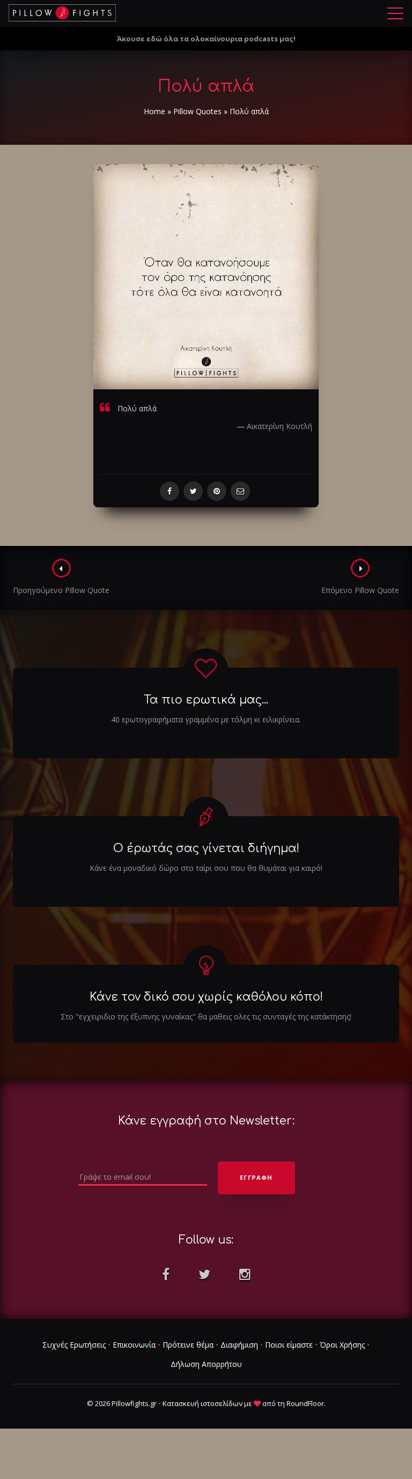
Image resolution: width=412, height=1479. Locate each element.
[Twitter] (193, 491)
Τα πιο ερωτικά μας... (206, 699)
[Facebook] (169, 491)
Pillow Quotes (197, 111)
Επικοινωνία (134, 1345)
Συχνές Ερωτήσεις (74, 1345)
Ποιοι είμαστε (289, 1345)
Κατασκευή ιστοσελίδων (202, 1403)
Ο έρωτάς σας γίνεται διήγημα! (206, 848)
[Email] (240, 491)
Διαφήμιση (239, 1345)
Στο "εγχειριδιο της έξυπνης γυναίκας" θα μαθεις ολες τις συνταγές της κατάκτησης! (206, 1016)
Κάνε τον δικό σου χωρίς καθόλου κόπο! (206, 996)
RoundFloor (305, 1403)
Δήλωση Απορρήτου (206, 1364)
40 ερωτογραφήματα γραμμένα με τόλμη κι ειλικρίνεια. (206, 719)
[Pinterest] (216, 491)
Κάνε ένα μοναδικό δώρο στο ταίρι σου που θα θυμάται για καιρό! (206, 868)
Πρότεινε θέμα (188, 1345)
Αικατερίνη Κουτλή (279, 426)
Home (154, 111)
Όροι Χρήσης (342, 1345)
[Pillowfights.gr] (62, 12)
